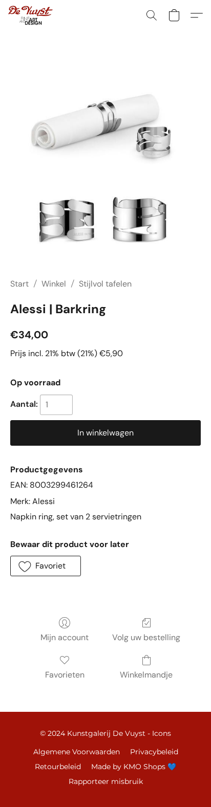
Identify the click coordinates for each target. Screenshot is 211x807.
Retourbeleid (58, 766)
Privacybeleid (154, 751)
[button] (31, 15)
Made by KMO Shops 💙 (133, 766)
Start (19, 283)
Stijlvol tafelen (105, 283)
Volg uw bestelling (146, 637)
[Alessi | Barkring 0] (105, 167)
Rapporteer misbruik (106, 781)
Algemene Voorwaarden (76, 751)
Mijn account (64, 637)
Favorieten (65, 674)
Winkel (53, 283)
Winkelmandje (146, 674)
